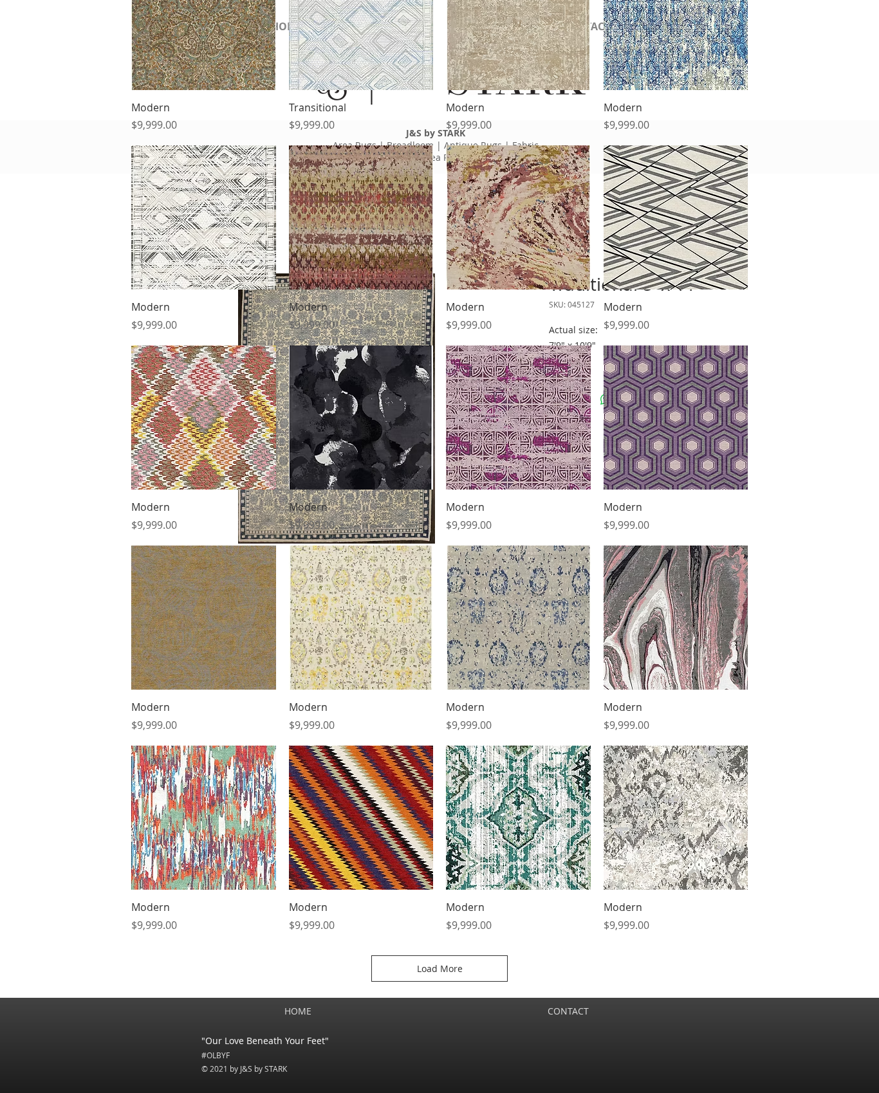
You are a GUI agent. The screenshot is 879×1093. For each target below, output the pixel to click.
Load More (440, 968)
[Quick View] (203, 217)
